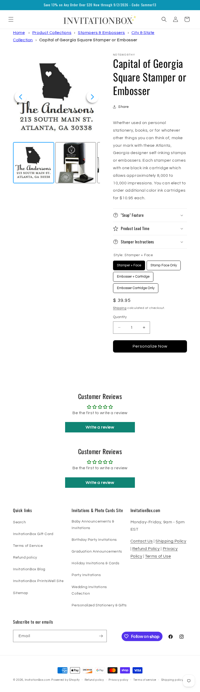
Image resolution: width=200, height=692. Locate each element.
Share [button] (123, 107)
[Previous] (20, 97)
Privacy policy (118, 679)
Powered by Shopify (65, 679)
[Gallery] (56, 119)
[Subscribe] (101, 636)
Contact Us (141, 541)
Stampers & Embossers (101, 33)
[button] (11, 19)
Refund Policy (146, 549)
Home (19, 33)
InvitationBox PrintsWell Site (38, 581)
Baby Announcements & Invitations (93, 525)
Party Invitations (86, 575)
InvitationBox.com (38, 679)
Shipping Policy (170, 541)
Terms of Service (28, 546)
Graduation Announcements (97, 551)
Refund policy (25, 557)
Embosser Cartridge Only (136, 286)
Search (19, 522)
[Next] (92, 97)
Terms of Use (158, 556)
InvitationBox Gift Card (33, 534)
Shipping (120, 308)
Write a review (100, 427)
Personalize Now (150, 346)
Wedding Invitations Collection (89, 590)
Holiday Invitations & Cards (95, 563)
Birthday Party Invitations (94, 540)
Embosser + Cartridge (133, 275)
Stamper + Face (129, 264)
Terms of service (144, 679)
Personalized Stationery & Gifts (99, 605)
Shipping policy (172, 679)
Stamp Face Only (163, 264)
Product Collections (51, 33)
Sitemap (20, 593)
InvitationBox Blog (29, 569)
